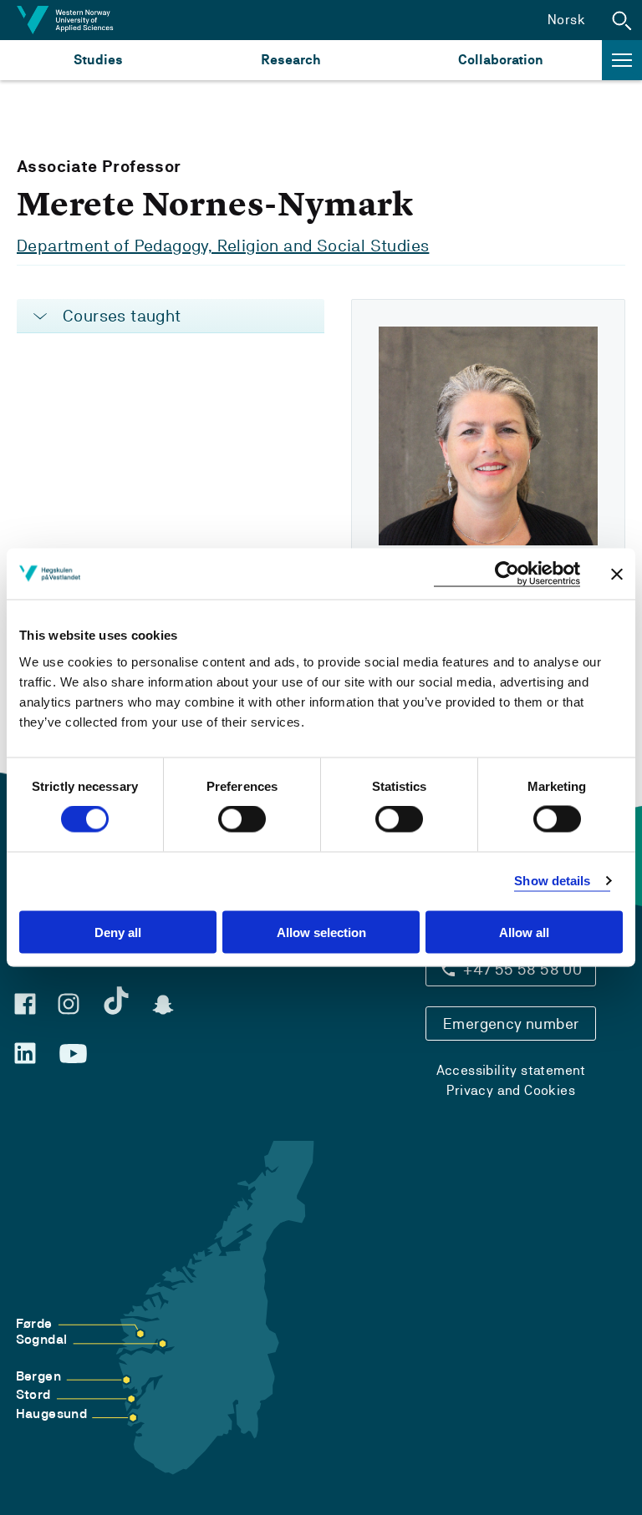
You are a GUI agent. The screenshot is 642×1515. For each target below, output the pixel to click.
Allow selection (321, 932)
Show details (552, 881)
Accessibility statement (511, 1070)
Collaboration (500, 60)
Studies (98, 60)
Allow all (524, 932)
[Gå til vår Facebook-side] (25, 1004)
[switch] (242, 819)
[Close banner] (617, 574)
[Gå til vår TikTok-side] (116, 1001)
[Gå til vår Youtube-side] (73, 1054)
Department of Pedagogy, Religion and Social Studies (223, 246)
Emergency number (510, 1023)
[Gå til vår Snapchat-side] (163, 1004)
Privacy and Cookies (510, 1090)
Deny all (117, 932)
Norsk (566, 20)
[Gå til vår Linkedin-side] (25, 1053)
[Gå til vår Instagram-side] (68, 1004)
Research (290, 60)
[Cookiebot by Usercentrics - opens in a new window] (507, 574)
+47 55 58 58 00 (522, 969)
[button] (622, 20)
